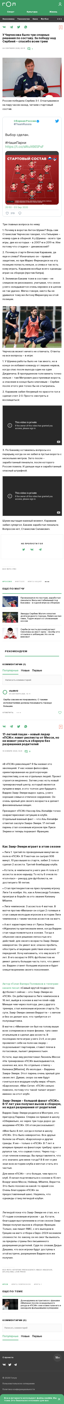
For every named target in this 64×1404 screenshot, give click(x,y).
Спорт (10, 12)
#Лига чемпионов (21, 1284)
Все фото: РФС (9, 569)
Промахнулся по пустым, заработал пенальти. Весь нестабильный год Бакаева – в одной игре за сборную (41, 600)
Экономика (8, 19)
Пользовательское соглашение (18, 1384)
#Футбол (19, 581)
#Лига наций (35, 581)
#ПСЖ (5, 1284)
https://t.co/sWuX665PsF (24, 147)
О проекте (7, 1358)
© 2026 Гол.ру (9, 1378)
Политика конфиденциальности (18, 1390)
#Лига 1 (38, 1284)
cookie (48, 1398)
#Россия (7, 581)
